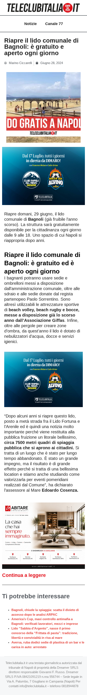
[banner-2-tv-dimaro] (43, 175)
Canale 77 (54, 24)
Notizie (30, 24)
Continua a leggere (24, 575)
